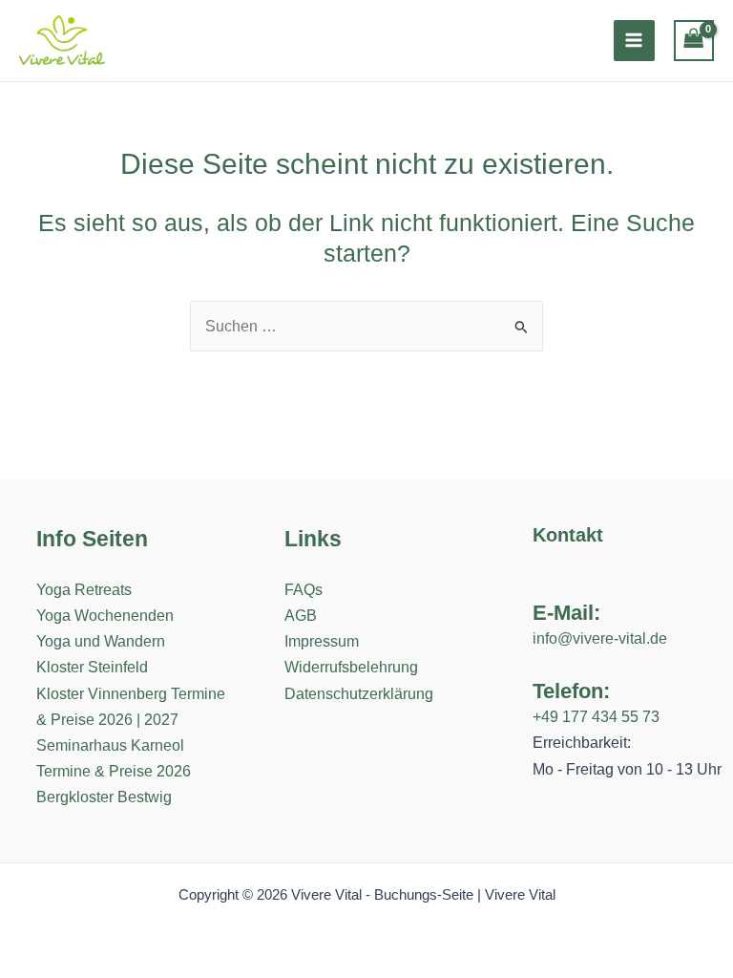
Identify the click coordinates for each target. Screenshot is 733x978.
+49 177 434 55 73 (596, 716)
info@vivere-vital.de (600, 638)
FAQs (303, 589)
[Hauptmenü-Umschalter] (634, 40)
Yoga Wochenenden (105, 615)
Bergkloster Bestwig (104, 796)
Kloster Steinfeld (92, 666)
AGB (300, 615)
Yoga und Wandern (100, 640)
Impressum (321, 640)
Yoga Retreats (84, 589)
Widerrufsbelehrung (351, 666)
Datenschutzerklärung (358, 693)
